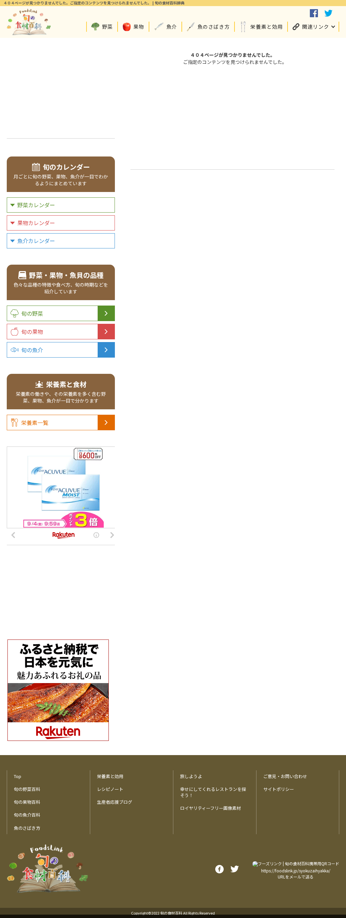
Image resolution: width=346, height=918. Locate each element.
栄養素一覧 (34, 422)
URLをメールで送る (296, 876)
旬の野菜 (32, 313)
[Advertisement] (232, 116)
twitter (328, 13)
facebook (314, 13)
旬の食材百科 (171, 913)
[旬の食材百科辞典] (29, 22)
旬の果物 (32, 332)
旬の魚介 (32, 350)
